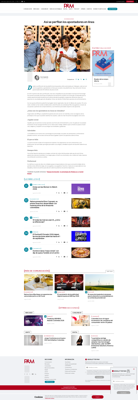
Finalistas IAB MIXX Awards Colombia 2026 (55, 320)
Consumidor (44, 9)
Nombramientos (49, 336)
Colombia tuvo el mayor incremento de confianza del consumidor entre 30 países (102, 320)
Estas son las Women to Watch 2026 (45, 188)
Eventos (89, 9)
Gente (71, 9)
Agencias (94, 336)
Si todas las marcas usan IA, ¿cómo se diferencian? (46, 221)
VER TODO (110, 271)
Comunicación (28, 9)
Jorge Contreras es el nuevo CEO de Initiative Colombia (55, 339)
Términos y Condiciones (71, 369)
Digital (65, 9)
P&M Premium (112, 9)
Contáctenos (68, 367)
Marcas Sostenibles (56, 9)
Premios (49, 316)
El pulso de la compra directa (101, 80)
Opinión (83, 9)
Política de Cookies (49, 398)
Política (91, 292)
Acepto (98, 397)
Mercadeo (36, 9)
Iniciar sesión (121, 1)
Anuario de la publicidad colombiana (70, 364)
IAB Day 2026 (61, 292)
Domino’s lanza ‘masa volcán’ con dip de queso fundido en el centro (46, 252)
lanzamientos (28, 292)
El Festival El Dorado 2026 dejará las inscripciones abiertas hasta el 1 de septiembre (46, 236)
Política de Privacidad (70, 371)
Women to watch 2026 (99, 9)
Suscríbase (130, 1)
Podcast (76, 9)
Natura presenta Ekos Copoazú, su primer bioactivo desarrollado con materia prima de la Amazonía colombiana (43, 204)
